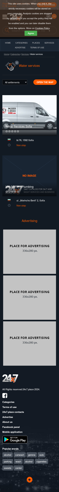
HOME (8, 42)
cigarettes (42, 461)
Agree (31, 33)
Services (49, 42)
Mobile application (12, 432)
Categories (15, 54)
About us (7, 422)
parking (7, 461)
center (18, 468)
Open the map (45, 82)
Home (6, 54)
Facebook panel (11, 427)
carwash (19, 454)
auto (41, 454)
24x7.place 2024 (30, 389)
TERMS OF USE (37, 47)
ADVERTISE (20, 47)
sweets (7, 468)
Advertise (7, 417)
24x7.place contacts (13, 412)
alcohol (7, 454)
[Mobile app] (15, 439)
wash (18, 461)
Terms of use (9, 407)
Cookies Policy (42, 28)
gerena (31, 454)
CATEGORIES (21, 42)
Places (36, 42)
